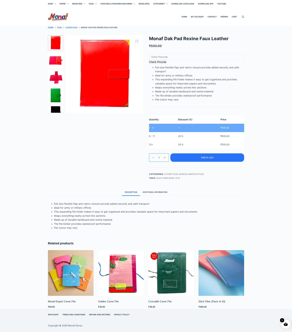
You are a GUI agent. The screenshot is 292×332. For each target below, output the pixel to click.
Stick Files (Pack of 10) (211, 301)
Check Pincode (157, 61)
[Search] (243, 17)
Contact (212, 17)
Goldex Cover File (108, 301)
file (178, 178)
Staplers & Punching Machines (116, 4)
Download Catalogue (182, 4)
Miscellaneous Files (191, 174)
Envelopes (144, 4)
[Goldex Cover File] (121, 273)
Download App (205, 4)
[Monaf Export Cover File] (71, 273)
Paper (63, 4)
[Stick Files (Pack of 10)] (221, 273)
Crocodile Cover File (160, 301)
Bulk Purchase (165, 178)
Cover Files (171, 174)
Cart (234, 17)
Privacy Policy (122, 314)
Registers (77, 4)
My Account (197, 17)
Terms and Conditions (73, 314)
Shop (50, 4)
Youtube (221, 4)
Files (91, 4)
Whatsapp (53, 314)
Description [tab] (131, 192)
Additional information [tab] (155, 192)
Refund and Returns (99, 314)
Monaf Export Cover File (62, 301)
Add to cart (207, 157)
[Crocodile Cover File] (171, 273)
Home (184, 17)
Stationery (159, 4)
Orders (224, 17)
